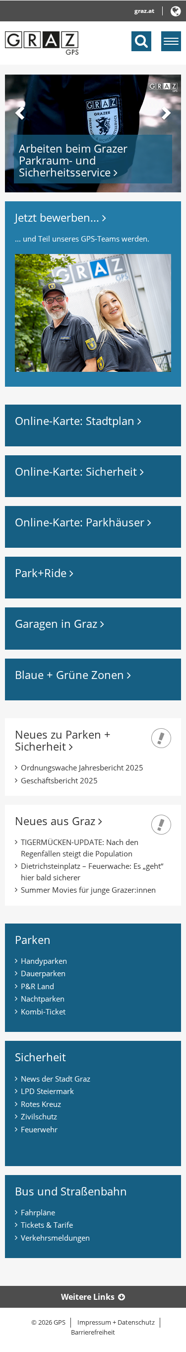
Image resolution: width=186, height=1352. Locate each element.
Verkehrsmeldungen (55, 1238)
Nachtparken (42, 999)
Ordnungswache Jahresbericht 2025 (82, 767)
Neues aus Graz (56, 820)
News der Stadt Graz (55, 1079)
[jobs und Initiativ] (93, 312)
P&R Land (37, 986)
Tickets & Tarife (47, 1225)
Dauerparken (43, 973)
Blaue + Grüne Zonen (71, 674)
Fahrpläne (38, 1212)
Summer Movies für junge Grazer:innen (88, 890)
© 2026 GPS (48, 1322)
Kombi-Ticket (43, 1011)
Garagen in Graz (57, 623)
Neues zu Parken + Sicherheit (63, 740)
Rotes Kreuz (41, 1104)
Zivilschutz (39, 1116)
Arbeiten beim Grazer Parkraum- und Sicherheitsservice (73, 160)
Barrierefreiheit (93, 1332)
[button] (18, 133)
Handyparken (44, 961)
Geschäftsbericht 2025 (59, 780)
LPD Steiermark (47, 1091)
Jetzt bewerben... (58, 217)
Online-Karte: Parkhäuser (81, 521)
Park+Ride (42, 572)
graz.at (144, 10)
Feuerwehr (39, 1129)
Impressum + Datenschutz (116, 1322)
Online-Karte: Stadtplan (76, 420)
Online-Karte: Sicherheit (77, 471)
